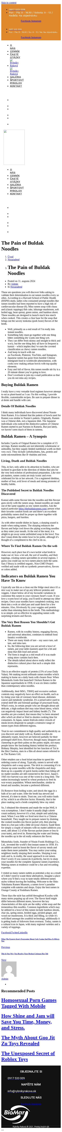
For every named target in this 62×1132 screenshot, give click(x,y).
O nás (12, 47)
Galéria (15, 76)
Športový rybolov (17, 81)
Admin (14, 284)
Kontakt (16, 85)
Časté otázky (15, 56)
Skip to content (8, 2)
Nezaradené (16, 286)
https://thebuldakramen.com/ (33, 508)
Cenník (15, 51)
